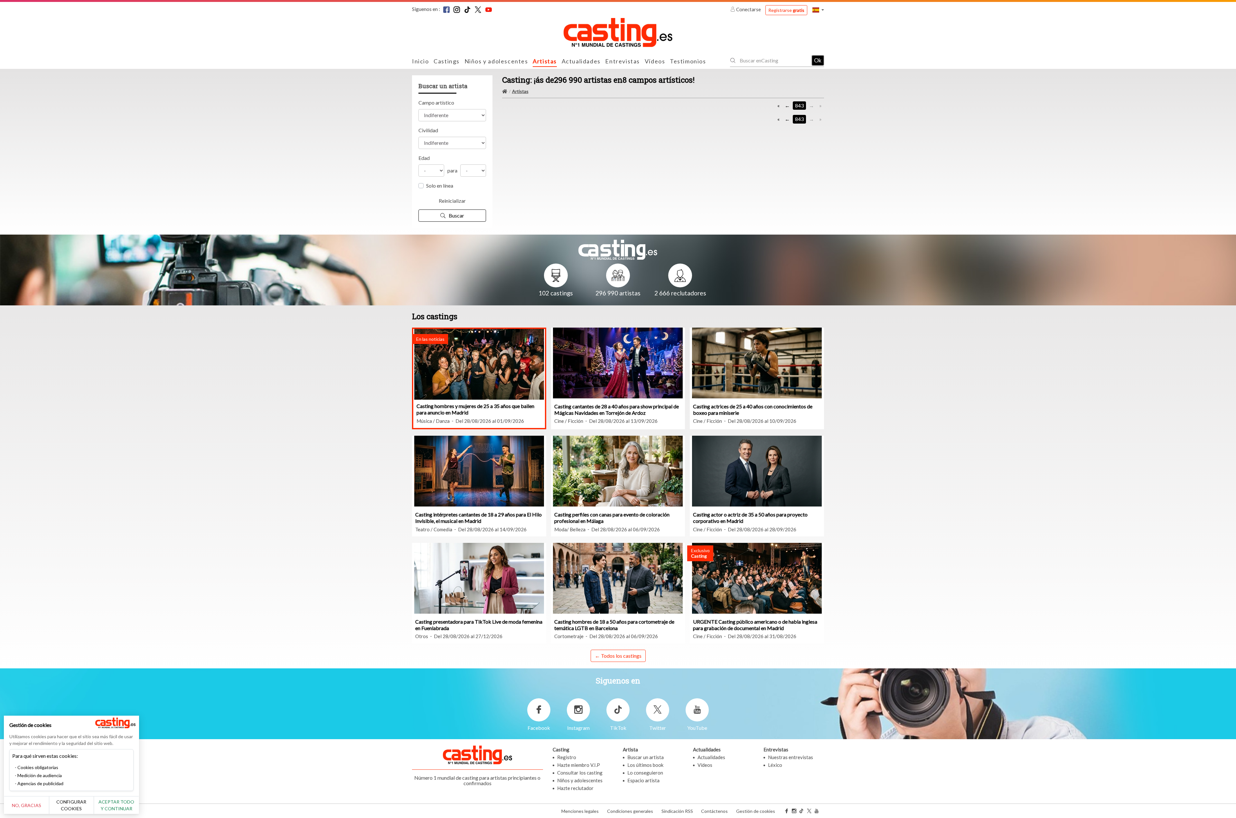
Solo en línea (439, 185)
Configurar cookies (71, 805)
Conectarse (748, 9)
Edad (424, 158)
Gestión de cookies (755, 811)
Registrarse (786, 10)
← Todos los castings (618, 656)
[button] (818, 10)
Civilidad (428, 130)
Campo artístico (436, 102)
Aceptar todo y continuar (116, 805)
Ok (817, 60)
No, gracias (26, 805)
